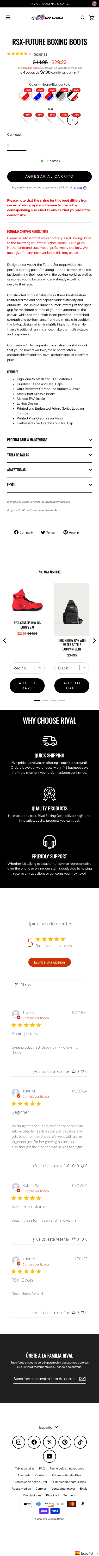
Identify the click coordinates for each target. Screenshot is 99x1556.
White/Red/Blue (48, 93)
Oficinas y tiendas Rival (66, 1475)
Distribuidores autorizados (69, 1482)
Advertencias (16, 469)
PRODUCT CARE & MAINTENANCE (27, 439)
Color (49, 84)
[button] (49, 72)
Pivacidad (52, 1495)
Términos (69, 1495)
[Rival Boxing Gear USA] (48, 17)
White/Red (24, 93)
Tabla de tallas (18, 455)
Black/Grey (61, 93)
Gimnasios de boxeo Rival (30, 1482)
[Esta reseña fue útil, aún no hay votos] (73, 1071)
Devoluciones (32, 1495)
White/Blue (36, 93)
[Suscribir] (82, 1379)
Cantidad (14, 134)
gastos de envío (30, 68)
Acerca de (24, 1475)
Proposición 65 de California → (33, 510)
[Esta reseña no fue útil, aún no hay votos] (82, 1071)
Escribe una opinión (49, 962)
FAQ (42, 1468)
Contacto (41, 1475)
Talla (49, 109)
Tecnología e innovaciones (67, 1468)
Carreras (41, 1488)
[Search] (83, 17)
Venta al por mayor (63, 1488)
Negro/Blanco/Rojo (73, 93)
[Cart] (91, 17)
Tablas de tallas (24, 1468)
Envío (11, 484)
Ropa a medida (21, 1488)
